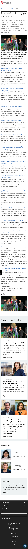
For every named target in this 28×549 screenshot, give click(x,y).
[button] (14, 303)
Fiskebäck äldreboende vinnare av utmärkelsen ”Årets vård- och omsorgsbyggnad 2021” (13, 148)
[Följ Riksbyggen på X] (19, 524)
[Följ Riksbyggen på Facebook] (8, 524)
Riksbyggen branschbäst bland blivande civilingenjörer (12, 208)
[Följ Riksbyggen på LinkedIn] (16, 524)
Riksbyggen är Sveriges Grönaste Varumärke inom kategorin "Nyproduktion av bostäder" (13, 162)
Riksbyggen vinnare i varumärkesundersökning (10, 134)
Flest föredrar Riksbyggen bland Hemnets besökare (11, 220)
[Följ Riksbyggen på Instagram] (11, 524)
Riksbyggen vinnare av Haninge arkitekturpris (10, 120)
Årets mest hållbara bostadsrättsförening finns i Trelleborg (13, 247)
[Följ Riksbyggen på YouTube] (14, 524)
